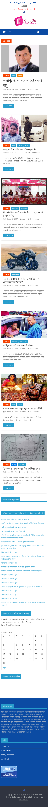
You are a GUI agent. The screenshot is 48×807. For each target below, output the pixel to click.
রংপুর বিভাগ (24, 208)
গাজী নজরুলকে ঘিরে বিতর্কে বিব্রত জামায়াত (13, 527)
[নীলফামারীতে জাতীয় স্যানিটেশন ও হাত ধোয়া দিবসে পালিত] (24, 179)
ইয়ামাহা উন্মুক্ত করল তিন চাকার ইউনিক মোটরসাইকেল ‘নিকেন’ (21, 280)
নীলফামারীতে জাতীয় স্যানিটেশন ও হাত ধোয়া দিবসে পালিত (23, 213)
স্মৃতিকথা (27, 145)
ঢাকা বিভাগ (14, 341)
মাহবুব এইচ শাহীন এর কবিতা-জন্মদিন (19, 149)
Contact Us (6, 750)
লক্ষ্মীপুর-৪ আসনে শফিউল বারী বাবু (22, 83)
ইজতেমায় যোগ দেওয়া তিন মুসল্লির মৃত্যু (21, 468)
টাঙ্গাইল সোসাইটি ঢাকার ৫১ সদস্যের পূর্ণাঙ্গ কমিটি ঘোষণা (17, 541)
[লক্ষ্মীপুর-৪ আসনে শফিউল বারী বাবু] (24, 46)
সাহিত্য (20, 145)
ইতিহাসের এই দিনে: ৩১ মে (9, 598)
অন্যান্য (14, 465)
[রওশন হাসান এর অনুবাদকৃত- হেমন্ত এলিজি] (24, 375)
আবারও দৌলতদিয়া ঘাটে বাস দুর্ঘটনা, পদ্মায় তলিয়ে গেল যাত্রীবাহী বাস (21, 570)
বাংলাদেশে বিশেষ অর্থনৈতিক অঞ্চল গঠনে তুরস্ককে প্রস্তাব (18, 567)
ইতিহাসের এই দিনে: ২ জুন (9, 590)
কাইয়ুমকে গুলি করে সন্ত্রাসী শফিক (18, 345)
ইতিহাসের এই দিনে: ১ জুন (8, 594)
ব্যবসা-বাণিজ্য (15, 275)
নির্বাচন (13, 76)
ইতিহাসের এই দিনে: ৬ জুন (9, 563)
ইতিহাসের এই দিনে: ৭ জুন (9, 552)
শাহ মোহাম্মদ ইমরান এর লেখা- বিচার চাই (22, 9)
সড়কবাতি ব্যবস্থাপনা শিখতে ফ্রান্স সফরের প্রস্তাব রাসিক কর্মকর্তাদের (21, 586)
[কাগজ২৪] (4, 32)
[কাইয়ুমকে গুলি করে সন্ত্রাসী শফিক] (24, 312)
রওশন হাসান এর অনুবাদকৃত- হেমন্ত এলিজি (22, 408)
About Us (5, 746)
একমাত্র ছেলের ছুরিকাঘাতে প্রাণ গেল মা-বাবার (15, 519)
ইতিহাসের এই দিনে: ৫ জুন (9, 574)
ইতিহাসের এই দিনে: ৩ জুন (9, 582)
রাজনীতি (20, 76)
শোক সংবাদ (22, 465)
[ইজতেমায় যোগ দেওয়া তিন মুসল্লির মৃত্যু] (24, 435)
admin (23, 89)
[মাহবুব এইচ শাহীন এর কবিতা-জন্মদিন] (24, 116)
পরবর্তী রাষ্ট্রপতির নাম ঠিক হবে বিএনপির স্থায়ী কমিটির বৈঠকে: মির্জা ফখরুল (23, 523)
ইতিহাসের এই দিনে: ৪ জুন (9, 578)
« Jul (4, 667)
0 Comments (34, 89)
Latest (7, 76)
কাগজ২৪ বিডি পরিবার (7, 755)
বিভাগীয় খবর (15, 208)
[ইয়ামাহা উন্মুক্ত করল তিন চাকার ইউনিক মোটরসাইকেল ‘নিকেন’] (24, 245)
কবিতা (13, 145)
